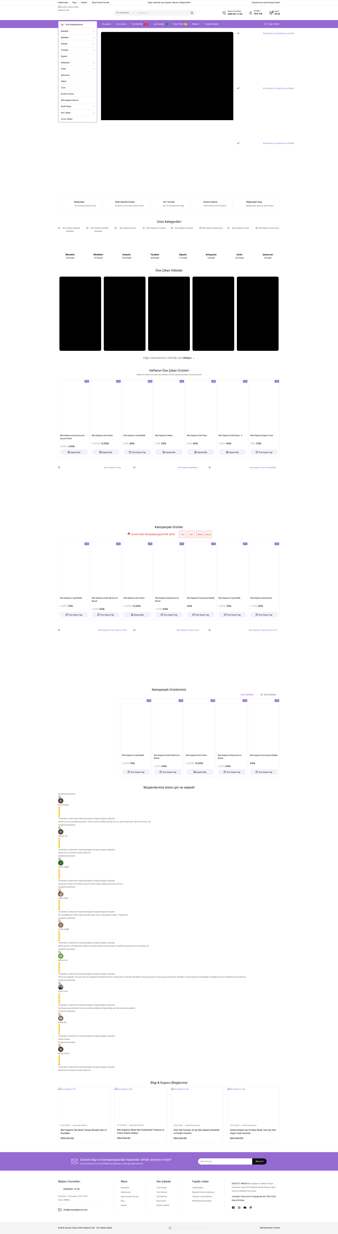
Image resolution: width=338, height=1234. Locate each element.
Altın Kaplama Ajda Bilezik (261, 598)
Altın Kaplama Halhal (163, 435)
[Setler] (239, 239)
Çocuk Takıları (66, 119)
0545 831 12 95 (71, 1189)
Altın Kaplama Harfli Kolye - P (230, 435)
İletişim (84, 2)
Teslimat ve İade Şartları (202, 1196)
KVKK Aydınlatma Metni (202, 1201)
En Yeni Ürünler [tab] (268, 694)
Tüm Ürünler (121, 24)
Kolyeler (127, 254)
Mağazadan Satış (254, 202)
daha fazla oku (67, 1138)
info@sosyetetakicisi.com (75, 1210)
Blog (74, 2)
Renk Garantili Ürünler (125, 202)
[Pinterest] (250, 1207)
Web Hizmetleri (270, 1228)
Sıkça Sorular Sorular (100, 2)
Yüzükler (155, 254)
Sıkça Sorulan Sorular (130, 1196)
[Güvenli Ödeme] (198, 203)
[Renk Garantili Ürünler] (110, 203)
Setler (239, 254)
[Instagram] (239, 1207)
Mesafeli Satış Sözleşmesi (203, 1192)
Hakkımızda (63, 2)
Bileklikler (98, 254)
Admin (84, 1125)
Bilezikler (70, 254)
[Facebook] (233, 1207)
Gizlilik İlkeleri (197, 1188)
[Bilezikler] (70, 239)
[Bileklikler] (98, 239)
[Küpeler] (183, 239)
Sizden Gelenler (212, 24)
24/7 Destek (169, 202)
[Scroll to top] (332, 1228)
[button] (74, 452)
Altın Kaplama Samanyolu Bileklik (200, 598)
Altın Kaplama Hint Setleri (102, 435)
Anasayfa (106, 24)
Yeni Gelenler (139, 24)
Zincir (63, 88)
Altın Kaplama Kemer (70, 100)
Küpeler (64, 56)
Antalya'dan (79, 202)
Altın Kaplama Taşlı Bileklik (134, 435)
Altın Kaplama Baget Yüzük (261, 435)
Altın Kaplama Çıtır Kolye (197, 435)
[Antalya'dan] (69, 204)
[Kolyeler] (127, 239)
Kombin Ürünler (67, 94)
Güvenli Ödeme (210, 202)
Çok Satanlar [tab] (247, 694)
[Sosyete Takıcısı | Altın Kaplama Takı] (71, 13)
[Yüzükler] (155, 239)
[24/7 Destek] (158, 203)
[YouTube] (245, 1207)
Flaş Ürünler (178, 24)
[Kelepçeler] (211, 239)
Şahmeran (65, 75)
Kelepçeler (211, 254)
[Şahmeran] (268, 239)
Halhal (63, 81)
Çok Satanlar (159, 24)
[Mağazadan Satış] (241, 204)
